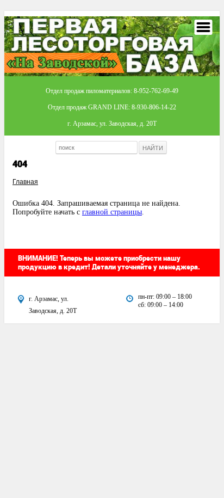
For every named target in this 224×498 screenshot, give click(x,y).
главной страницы (112, 212)
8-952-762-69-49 (156, 91)
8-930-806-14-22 (154, 107)
